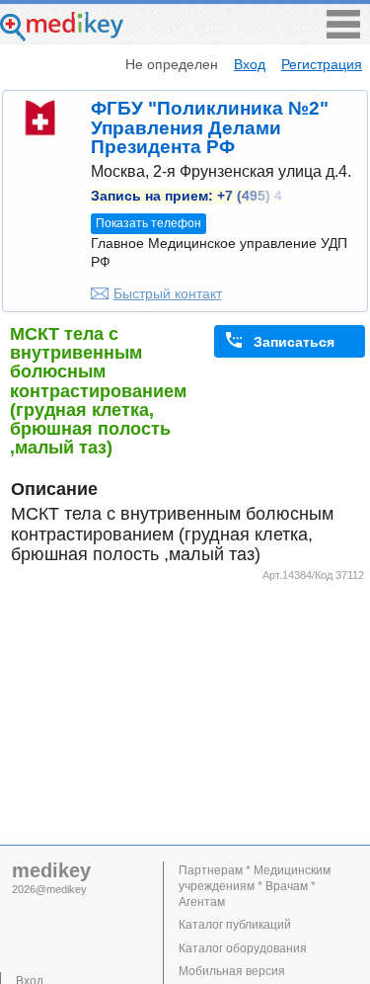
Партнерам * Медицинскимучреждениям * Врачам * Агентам (255, 886)
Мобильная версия (232, 971)
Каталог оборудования (243, 948)
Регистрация (321, 64)
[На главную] (61, 36)
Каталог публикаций (235, 925)
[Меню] (343, 33)
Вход (249, 64)
